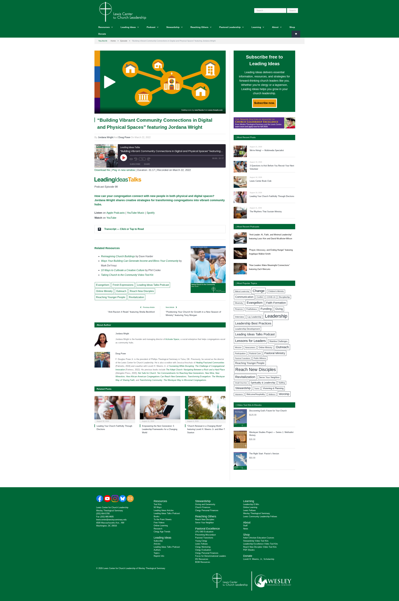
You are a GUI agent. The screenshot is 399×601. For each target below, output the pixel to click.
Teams (256, 388)
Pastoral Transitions (242, 358)
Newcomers (250, 347)
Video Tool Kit (127, 275)
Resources (104, 27)
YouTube (111, 217)
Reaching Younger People (110, 297)
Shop (292, 27)
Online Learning (161, 525)
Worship (284, 394)
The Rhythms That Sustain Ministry (266, 211)
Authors (157, 550)
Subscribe (135, 164)
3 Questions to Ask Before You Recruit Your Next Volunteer (272, 167)
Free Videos (159, 522)
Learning (256, 27)
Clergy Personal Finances (206, 510)
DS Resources (201, 559)
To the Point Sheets (163, 519)
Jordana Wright (105, 137)
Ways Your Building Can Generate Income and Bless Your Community (139, 261)
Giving (279, 308)
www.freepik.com (215, 110)
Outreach (121, 291)
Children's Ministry (276, 291)
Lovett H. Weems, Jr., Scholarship (258, 559)
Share (147, 164)
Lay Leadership (254, 317)
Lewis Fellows (201, 544)
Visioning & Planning (273, 388)
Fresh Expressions (123, 285)
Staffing (282, 383)
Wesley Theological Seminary (109, 510)
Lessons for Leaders (250, 341)
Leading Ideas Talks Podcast (153, 285)
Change (258, 291)
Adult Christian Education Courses (258, 538)
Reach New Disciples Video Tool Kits (260, 547)
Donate (102, 34)
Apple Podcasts (115, 212)
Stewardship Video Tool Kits (256, 541)
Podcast (151, 27)
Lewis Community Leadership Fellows (260, 516)
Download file (102, 170)
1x (142, 159)
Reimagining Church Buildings (118, 256)
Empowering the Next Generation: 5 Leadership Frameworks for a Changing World (159, 429)
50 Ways (158, 507)
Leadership (276, 316)
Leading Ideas (128, 27)
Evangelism (102, 285)
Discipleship (284, 297)
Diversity (239, 303)
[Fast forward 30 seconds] (148, 159)
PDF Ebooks (249, 550)
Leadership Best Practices (253, 323)
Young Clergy (201, 541)
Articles (157, 544)
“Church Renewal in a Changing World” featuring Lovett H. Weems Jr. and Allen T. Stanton (206, 429)
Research (158, 528)
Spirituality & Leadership (263, 382)
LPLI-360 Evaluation (204, 531)
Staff (245, 525)
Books (156, 516)
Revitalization (136, 297)
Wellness (272, 394)
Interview (239, 317)
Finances (239, 309)
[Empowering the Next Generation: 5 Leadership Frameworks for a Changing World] (160, 409)
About (275, 27)
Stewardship (173, 27)
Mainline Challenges (278, 341)
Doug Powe (124, 137)
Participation (240, 353)
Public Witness (260, 358)
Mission (238, 347)
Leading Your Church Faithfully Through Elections (272, 196)
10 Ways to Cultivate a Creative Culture (122, 270)
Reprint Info (159, 556)
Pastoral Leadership (230, 27)
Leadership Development (247, 329)
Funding (266, 308)
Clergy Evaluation (203, 550)
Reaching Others (199, 27)
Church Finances (202, 507)
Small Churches (241, 383)
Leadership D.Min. (251, 504)
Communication (244, 296)
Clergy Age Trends (162, 531)
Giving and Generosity (205, 504)
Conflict (260, 297)
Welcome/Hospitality (255, 394)
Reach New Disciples (142, 291)
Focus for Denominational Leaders (210, 556)
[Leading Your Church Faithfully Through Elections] (114, 409)
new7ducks (199, 110)
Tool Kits (158, 504)
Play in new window (123, 170)
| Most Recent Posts (246, 137)
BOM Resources (202, 562)
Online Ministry (104, 291)
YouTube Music (135, 212)
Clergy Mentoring (202, 547)
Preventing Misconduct (205, 535)
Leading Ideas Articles (164, 510)
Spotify (151, 212)
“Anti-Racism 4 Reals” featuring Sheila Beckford (131, 312)
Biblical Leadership (242, 291)
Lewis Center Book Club (260, 181)
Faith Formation (276, 302)
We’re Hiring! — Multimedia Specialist (267, 150)
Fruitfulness (251, 309)
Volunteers (239, 394)
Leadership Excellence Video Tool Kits (260, 544)
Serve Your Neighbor (269, 377)
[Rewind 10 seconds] (135, 159)
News (245, 528)
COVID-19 (271, 297)
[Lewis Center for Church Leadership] (122, 11)
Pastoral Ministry (274, 353)
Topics (157, 553)
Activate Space (172, 339)
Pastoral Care (255, 353)
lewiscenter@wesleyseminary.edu (111, 519)
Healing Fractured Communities (210, 362)
